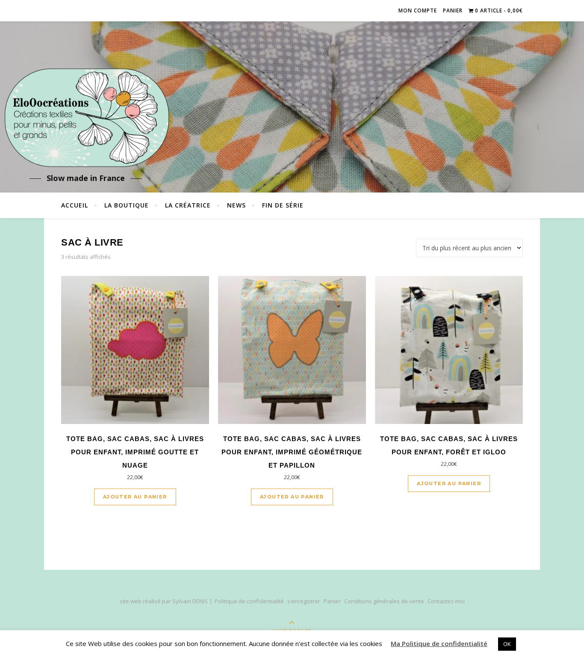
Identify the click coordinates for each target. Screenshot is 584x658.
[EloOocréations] (85, 118)
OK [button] (507, 644)
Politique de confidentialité (249, 601)
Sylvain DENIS (190, 601)
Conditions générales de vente (384, 601)
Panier (453, 10)
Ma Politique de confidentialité (439, 643)
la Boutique (126, 205)
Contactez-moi (446, 601)
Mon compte (417, 10)
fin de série (283, 205)
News (236, 205)
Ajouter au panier (135, 497)
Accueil (74, 205)
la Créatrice (188, 205)
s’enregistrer (303, 601)
